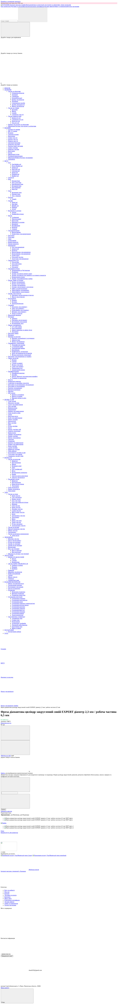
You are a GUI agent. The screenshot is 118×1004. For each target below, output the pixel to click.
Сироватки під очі (17, 119)
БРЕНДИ (7, 88)
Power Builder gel (17, 166)
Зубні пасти (15, 535)
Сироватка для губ (18, 114)
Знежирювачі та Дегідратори (21, 270)
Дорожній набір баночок (19, 625)
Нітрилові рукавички (18, 592)
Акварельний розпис (18, 370)
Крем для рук (16, 496)
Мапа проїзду (5, 988)
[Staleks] (3, 823)
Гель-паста (15, 265)
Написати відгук (6, 723)
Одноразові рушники (18, 598)
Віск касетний (16, 552)
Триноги (14, 318)
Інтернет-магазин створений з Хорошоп (13, 871)
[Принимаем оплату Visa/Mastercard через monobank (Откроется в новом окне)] (49, 855)
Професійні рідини (18, 214)
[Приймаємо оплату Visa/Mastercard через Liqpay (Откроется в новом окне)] (16, 855)
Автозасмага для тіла (18, 515)
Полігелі (14, 250)
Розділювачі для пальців (19, 322)
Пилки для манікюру (18, 282)
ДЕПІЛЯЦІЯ (8, 537)
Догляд (14, 212)
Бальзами (15, 109)
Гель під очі (15, 123)
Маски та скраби (17, 396)
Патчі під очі (16, 121)
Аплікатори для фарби (19, 623)
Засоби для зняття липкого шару (22, 273)
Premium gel (15, 174)
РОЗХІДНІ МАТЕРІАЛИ (12, 582)
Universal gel (16, 171)
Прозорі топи (16, 194)
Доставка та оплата (17, 6)
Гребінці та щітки (17, 565)
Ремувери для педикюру (19, 320)
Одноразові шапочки (18, 607)
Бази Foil (14, 189)
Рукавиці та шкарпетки (19, 378)
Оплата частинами (73, 6)
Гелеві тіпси (15, 255)
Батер (13, 514)
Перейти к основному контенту (11, 1)
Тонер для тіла (16, 522)
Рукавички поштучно (18, 595)
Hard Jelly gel (16, 169)
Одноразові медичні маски (20, 605)
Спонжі (14, 560)
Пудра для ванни (17, 524)
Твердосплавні (16, 219)
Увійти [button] (3, 773)
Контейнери (15, 350)
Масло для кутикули (18, 297)
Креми (14, 474)
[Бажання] (59, 45)
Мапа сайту (8, 898)
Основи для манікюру (19, 285)
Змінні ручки (16, 340)
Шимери (14, 504)
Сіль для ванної (17, 497)
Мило (13, 519)
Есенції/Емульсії (17, 98)
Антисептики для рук (18, 525)
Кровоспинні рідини (18, 277)
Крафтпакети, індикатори (20, 351)
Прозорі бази (16, 181)
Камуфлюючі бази (17, 184)
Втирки (14, 360)
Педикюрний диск (18, 323)
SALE (6, 633)
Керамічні (15, 224)
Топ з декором (16, 196)
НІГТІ (6, 161)
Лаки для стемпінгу (18, 308)
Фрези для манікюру (18, 341)
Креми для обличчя (18, 99)
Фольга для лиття (17, 365)
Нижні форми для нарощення (21, 254)
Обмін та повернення (60, 6)
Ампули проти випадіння (20, 476)
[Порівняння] (15, 29)
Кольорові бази (16, 186)
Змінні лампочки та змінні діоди (22, 330)
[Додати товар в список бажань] (15, 747)
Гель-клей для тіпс (17, 257)
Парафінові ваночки (18, 373)
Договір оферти (49, 6)
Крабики (14, 568)
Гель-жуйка (15, 262)
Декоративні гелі (17, 368)
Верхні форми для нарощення (21, 252)
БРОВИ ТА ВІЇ (9, 399)
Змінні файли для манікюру (20, 290)
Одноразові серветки (18, 608)
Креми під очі (16, 118)
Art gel (14, 209)
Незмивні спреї (16, 466)
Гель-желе (15, 267)
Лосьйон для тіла (17, 509)
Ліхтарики (15, 331)
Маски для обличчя (18, 106)
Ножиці (14, 300)
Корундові (15, 220)
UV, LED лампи (17, 326)
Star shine (15, 204)
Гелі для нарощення (18, 247)
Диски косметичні (17, 615)
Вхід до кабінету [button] (9, 890)
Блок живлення (16, 328)
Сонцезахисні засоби (18, 103)
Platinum (14, 207)
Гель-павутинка (17, 264)
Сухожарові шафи (17, 346)
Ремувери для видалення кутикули (23, 295)
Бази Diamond (16, 187)
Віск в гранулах (17, 550)
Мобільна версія (33, 869)
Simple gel (15, 167)
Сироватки (15, 96)
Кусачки (14, 302)
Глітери (14, 361)
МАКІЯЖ (7, 128)
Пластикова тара (17, 626)
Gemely (14, 199)
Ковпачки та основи (18, 222)
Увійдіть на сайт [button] (6, 755)
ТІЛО (6, 492)
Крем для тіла (16, 507)
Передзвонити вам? (6, 956)
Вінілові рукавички (18, 593)
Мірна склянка (16, 628)
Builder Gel (15, 176)
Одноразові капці (17, 602)
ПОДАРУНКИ (9, 630)
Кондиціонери (16, 462)
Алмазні (14, 229)
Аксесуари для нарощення (20, 259)
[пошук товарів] (32, 14)
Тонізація (15, 94)
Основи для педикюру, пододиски (22, 287)
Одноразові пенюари (18, 612)
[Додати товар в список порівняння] (15, 733)
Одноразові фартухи (18, 610)
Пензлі (14, 558)
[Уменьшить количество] (15, 784)
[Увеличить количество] (15, 801)
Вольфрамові (16, 225)
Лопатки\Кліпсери (17, 303)
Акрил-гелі (15, 249)
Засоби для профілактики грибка (22, 278)
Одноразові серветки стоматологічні (23, 603)
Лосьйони (15, 101)
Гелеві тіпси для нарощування (21, 234)
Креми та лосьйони (18, 394)
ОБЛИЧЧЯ (7, 90)
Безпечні (14, 227)
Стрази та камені (17, 363)
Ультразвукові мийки (18, 348)
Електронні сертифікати (36, 6)
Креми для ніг (16, 499)
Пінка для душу (17, 520)
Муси (13, 471)
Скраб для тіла (16, 510)
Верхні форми (16, 232)
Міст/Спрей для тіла (18, 512)
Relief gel (14, 202)
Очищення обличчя (18, 93)
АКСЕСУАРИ (8, 555)
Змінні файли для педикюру (20, 292)
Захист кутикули (17, 313)
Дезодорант (15, 486)
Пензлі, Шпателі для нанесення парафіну (25, 376)
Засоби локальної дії (18, 104)
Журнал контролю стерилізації (21, 355)
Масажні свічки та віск (19, 398)
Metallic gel (15, 206)
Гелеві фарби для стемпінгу (20, 310)
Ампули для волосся (18, 477)
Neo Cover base (16, 182)
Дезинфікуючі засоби (18, 345)
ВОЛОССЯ (8, 457)
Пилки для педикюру (18, 283)
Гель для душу (16, 500)
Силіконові (15, 217)
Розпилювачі (16, 621)
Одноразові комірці (18, 613)
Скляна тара (15, 620)
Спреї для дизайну (17, 366)
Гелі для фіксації (17, 469)
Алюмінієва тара (17, 618)
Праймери (15, 272)
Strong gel (15, 172)
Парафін (14, 375)
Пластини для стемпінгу (19, 307)
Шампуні (15, 461)
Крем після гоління (18, 484)
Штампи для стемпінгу (19, 312)
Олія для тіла (16, 505)
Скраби (14, 113)
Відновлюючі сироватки (19, 472)
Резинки (14, 567)
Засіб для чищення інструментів (22, 353)
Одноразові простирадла (19, 600)
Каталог (8, 6)
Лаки (13, 467)
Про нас (3, 6)
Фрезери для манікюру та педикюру (23, 338)
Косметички (15, 562)
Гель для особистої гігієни (20, 502)
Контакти (26, 6)
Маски (14, 111)
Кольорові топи (17, 192)
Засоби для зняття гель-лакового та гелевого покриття (29, 275)
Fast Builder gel (16, 164)
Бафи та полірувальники (19, 288)
